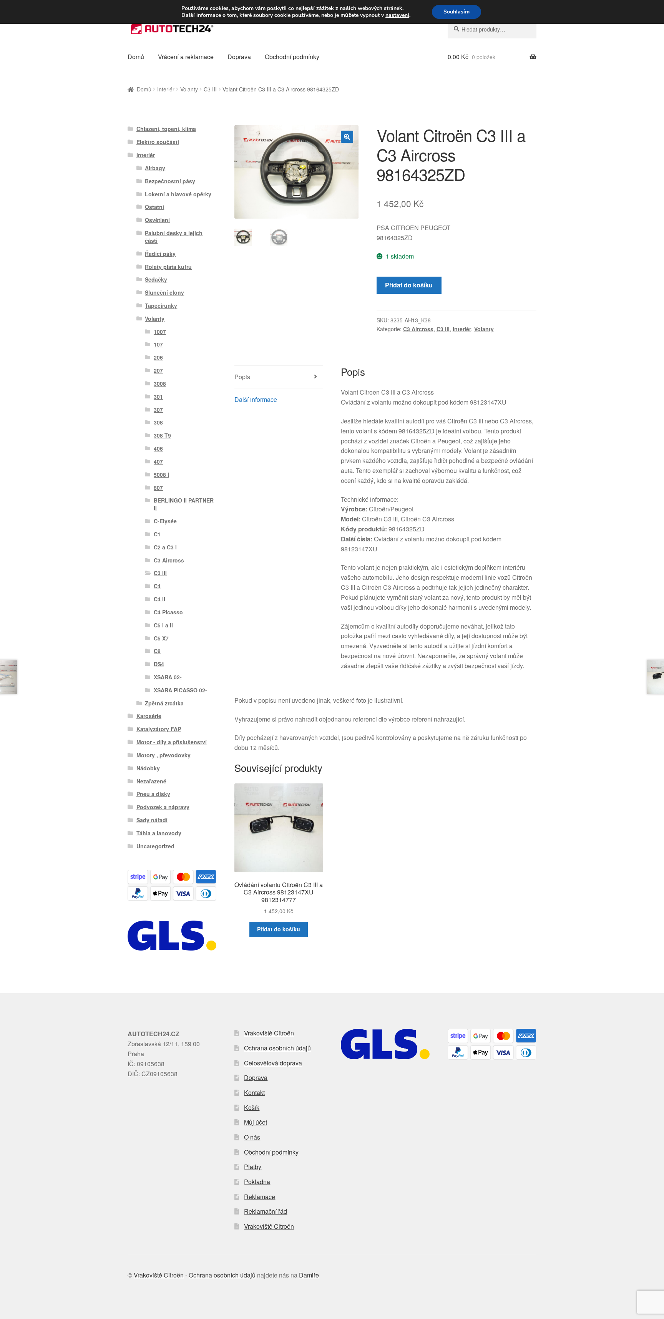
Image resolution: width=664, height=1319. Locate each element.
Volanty (189, 89)
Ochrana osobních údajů (277, 1048)
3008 (160, 383)
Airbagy (155, 168)
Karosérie (148, 716)
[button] (347, 137)
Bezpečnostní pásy (170, 181)
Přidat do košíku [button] (278, 929)
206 (158, 357)
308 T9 (162, 435)
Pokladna (257, 1181)
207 (158, 370)
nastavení (397, 15)
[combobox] (492, 29)
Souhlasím (456, 11)
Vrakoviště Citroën (269, 1033)
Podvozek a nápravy (162, 807)
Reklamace (259, 1196)
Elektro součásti (157, 142)
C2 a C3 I (165, 547)
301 (158, 396)
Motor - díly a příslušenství (171, 742)
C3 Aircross (418, 329)
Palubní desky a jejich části (174, 236)
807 (158, 487)
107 (158, 344)
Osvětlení (157, 220)
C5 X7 (161, 638)
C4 (157, 586)
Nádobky (148, 768)
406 (158, 448)
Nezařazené (151, 781)
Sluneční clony (164, 292)
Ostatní (154, 207)
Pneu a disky (153, 794)
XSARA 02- (168, 677)
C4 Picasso (168, 612)
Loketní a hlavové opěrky (178, 194)
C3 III (210, 89)
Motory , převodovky (163, 755)
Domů (136, 56)
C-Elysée (165, 521)
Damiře (309, 1275)
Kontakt (254, 1092)
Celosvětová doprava (273, 1063)
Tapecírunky (161, 305)
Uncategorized (155, 846)
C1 (157, 534)
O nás (252, 1137)
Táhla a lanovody (158, 833)
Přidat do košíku (409, 284)
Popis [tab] (242, 376)
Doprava (239, 56)
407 (158, 461)
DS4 (159, 664)
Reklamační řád (265, 1211)
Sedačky (156, 279)
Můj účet (255, 1122)
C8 (157, 651)
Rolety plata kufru (168, 266)
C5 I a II (163, 625)
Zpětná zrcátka (164, 703)
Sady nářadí (152, 820)
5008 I (161, 474)
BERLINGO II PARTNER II (184, 504)
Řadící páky (160, 253)
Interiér (165, 89)
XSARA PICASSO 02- (180, 690)
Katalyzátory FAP (158, 729)
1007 (160, 331)
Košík (251, 1107)
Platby (252, 1166)
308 (158, 422)
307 (158, 409)
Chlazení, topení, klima (166, 129)
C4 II (159, 599)
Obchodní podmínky (292, 56)
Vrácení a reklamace (186, 56)
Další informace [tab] (255, 399)
